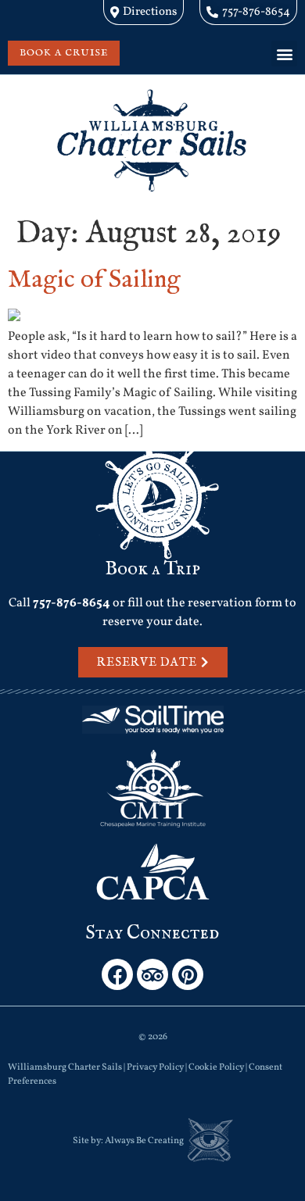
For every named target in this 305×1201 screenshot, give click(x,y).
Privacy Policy (155, 1067)
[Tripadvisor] (152, 974)
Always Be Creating (144, 1141)
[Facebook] (117, 974)
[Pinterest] (187, 974)
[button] (284, 53)
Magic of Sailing (94, 280)
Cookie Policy (216, 1067)
